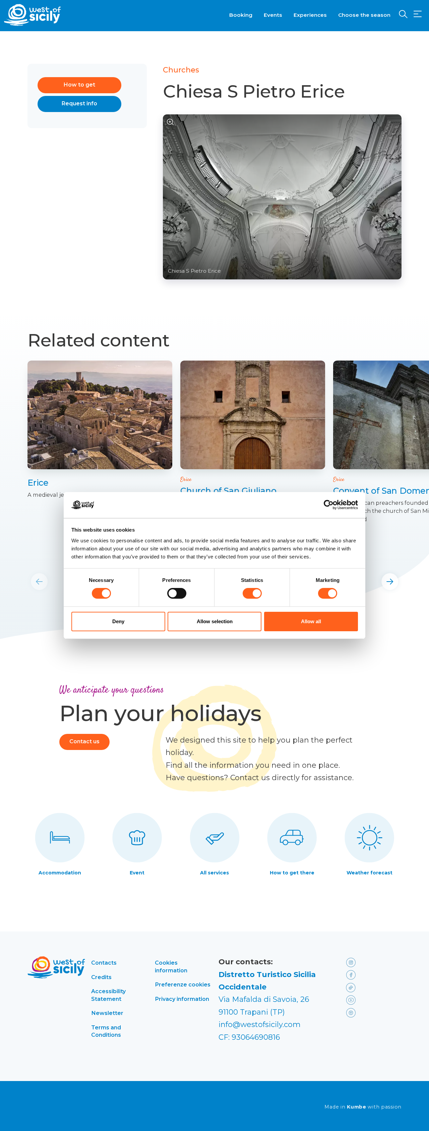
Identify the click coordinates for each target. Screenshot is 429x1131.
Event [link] (137, 873)
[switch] (176, 593)
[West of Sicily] (32, 15)
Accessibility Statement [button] (108, 995)
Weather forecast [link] (369, 873)
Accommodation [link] (60, 873)
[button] (417, 14)
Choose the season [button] (364, 15)
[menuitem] (241, 14)
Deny (118, 621)
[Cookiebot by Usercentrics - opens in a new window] (328, 505)
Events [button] (273, 15)
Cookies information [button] (171, 966)
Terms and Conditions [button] (106, 1031)
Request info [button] (79, 103)
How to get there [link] (292, 873)
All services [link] (214, 873)
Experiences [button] (310, 15)
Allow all (311, 621)
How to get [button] (79, 85)
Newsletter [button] (107, 1013)
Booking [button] (240, 15)
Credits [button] (101, 977)
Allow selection (215, 621)
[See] (170, 121)
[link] (99, 415)
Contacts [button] (104, 962)
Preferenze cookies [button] (182, 984)
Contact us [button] (84, 741)
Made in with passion (363, 1107)
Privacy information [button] (182, 998)
